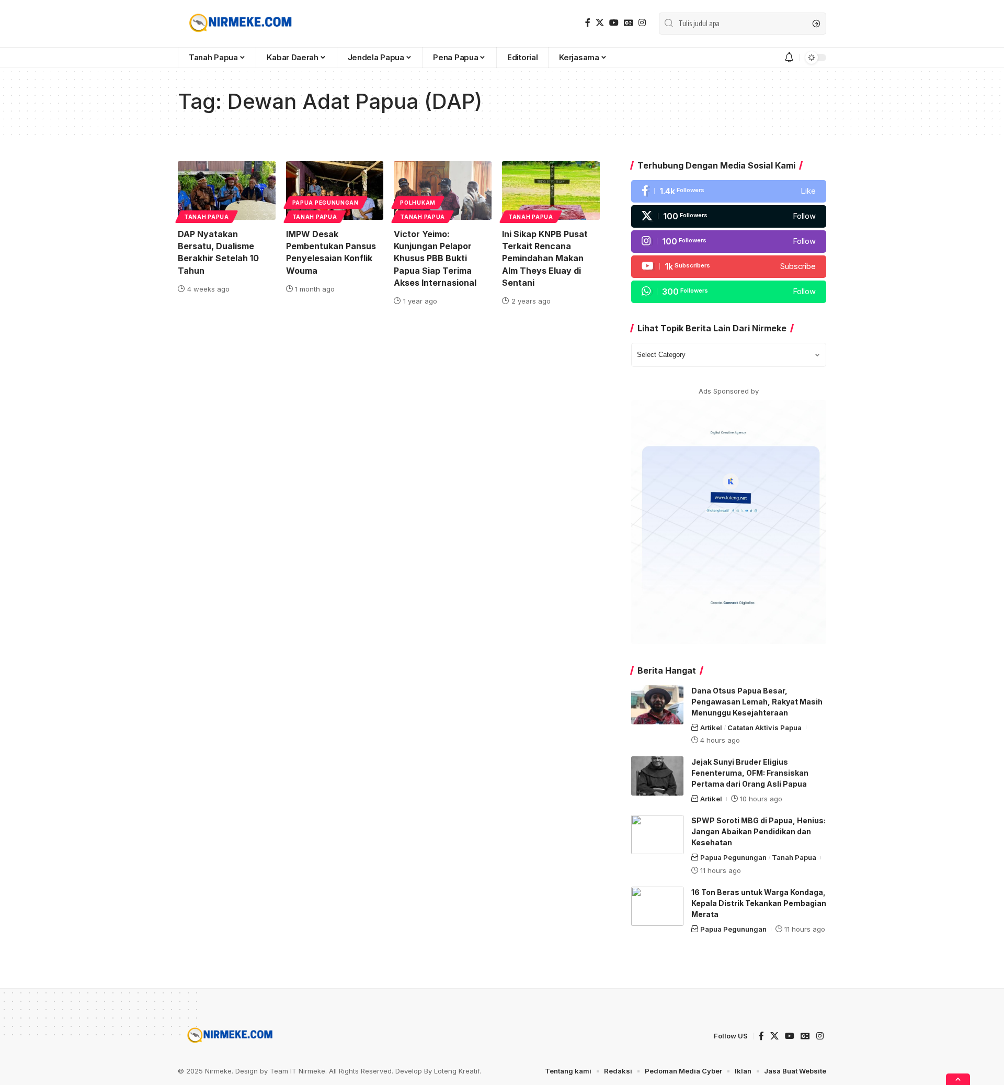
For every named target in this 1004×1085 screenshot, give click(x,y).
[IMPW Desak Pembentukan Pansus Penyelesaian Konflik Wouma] (335, 190)
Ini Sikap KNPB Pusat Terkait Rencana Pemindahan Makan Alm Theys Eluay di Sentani (545, 258)
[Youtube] (728, 266)
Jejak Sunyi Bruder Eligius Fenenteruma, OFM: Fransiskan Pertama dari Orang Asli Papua (749, 772)
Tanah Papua (206, 217)
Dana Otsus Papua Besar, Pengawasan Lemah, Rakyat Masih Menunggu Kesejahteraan (757, 701)
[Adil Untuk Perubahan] (239, 23)
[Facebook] (588, 23)
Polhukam (418, 202)
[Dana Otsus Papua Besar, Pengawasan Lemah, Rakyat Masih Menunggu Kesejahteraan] (657, 704)
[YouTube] (614, 23)
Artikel (711, 727)
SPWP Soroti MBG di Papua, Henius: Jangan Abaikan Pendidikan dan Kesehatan (758, 831)
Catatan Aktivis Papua (764, 727)
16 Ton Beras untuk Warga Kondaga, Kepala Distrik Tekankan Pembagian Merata (758, 903)
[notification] (789, 57)
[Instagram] (642, 23)
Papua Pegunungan (325, 202)
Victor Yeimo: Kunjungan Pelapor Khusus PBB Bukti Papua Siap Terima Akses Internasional (435, 258)
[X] (600, 23)
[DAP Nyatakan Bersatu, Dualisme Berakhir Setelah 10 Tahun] (227, 190)
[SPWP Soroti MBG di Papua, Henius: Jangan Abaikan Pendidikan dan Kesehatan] (657, 834)
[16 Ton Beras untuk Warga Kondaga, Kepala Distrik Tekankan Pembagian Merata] (657, 906)
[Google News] (628, 23)
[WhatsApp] (728, 292)
